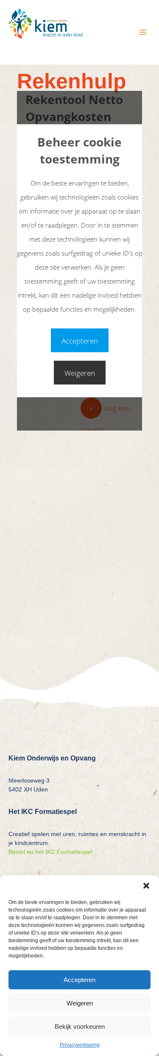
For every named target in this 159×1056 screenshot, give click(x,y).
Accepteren (79, 979)
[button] (146, 885)
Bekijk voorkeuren (80, 1026)
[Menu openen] (143, 32)
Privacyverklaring (80, 1045)
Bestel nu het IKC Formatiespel (50, 851)
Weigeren (80, 1003)
